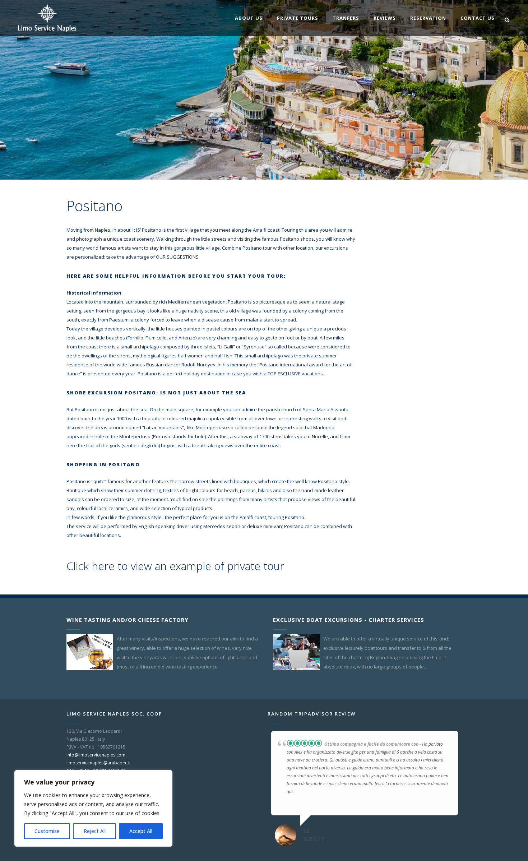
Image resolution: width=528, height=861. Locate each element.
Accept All (140, 831)
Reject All (95, 831)
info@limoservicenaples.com (95, 755)
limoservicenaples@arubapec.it (98, 763)
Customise (47, 831)
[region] (93, 808)
